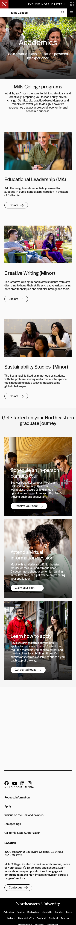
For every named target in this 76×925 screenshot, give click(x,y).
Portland (53, 918)
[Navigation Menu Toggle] (71, 12)
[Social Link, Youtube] (14, 784)
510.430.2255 (13, 855)
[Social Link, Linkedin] (22, 784)
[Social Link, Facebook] (6, 784)
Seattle (65, 918)
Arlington (9, 911)
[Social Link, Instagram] (29, 784)
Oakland (41, 918)
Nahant (11, 918)
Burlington (33, 911)
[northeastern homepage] (4, 12)
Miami (69, 911)
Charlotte (47, 911)
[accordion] (62, 12)
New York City (26, 918)
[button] (16, 205)
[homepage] (19, 12)
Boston (21, 911)
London (59, 911)
